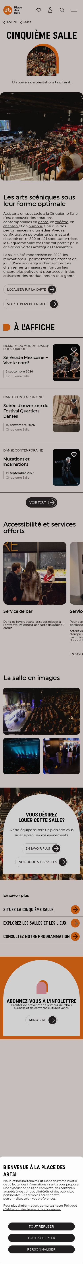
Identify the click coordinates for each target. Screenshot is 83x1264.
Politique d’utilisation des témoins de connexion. (40, 1207)
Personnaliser (41, 1249)
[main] (41, 1210)
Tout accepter (41, 1238)
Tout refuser (41, 1226)
